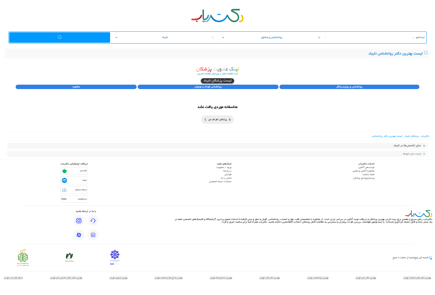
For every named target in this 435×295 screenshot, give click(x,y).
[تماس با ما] (93, 223)
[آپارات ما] (79, 237)
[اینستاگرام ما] (79, 223)
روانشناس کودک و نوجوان (208, 86)
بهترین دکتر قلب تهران (270, 278)
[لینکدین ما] (93, 237)
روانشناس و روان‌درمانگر (349, 86)
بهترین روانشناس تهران (317, 278)
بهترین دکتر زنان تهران (366, 278)
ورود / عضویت (223, 167)
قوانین (227, 174)
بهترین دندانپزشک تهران (221, 278)
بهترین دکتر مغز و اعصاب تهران (417, 278)
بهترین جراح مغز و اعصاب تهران (168, 278)
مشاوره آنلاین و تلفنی (364, 171)
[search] (59, 37)
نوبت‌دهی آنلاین (366, 167)
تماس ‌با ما (226, 178)
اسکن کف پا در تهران (13, 278)
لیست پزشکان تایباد (217, 81)
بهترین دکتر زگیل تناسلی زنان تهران (66, 278)
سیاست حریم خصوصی (220, 181)
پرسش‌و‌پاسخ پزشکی (364, 178)
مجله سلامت (368, 174)
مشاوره (76, 86)
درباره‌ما (227, 171)
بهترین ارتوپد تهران (118, 278)
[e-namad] (115, 257)
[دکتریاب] (217, 22)
